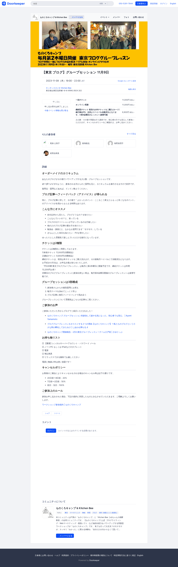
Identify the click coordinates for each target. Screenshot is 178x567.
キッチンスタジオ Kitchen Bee (59, 88)
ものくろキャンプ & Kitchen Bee (53, 17)
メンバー (116, 17)
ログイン (163, 3)
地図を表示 (132, 89)
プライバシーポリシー (79, 555)
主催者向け (141, 3)
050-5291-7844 (126, 3)
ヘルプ (57, 555)
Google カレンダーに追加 (127, 81)
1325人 (59, 513)
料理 (88, 513)
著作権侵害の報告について (101, 555)
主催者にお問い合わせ (44, 555)
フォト (126, 17)
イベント (104, 17)
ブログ (95, 513)
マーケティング (75, 513)
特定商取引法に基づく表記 (125, 555)
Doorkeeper (94, 560)
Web (83, 513)
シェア (47, 413)
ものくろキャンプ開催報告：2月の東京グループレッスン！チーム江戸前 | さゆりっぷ (84, 332)
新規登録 (154, 3)
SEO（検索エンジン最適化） (108, 513)
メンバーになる (77, 17)
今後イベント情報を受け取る (56, 110)
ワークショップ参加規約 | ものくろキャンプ (61, 404)
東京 (66, 513)
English (173, 3)
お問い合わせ (138, 17)
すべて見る (131, 134)
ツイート (57, 413)
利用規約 (65, 555)
